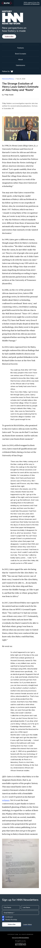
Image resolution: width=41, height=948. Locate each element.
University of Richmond (31, 4)
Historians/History (8, 79)
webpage (6, 800)
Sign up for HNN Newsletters (20, 937)
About (20, 59)
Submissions (20, 65)
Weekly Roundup (11, 920)
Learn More (27, 924)
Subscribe (9, 36)
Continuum (9, 917)
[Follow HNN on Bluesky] (12, 71)
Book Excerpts (20, 54)
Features (20, 48)
